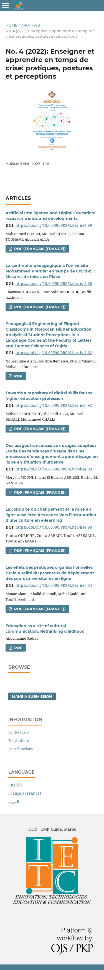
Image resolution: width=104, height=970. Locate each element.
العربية (13, 801)
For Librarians (20, 748)
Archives (30, 25)
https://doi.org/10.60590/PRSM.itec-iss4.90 (54, 527)
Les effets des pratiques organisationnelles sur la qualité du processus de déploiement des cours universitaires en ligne (50, 573)
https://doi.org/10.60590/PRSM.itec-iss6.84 (54, 585)
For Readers (18, 732)
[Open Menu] (5, 5)
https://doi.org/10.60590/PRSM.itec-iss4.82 (54, 352)
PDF (17, 376)
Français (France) (24, 793)
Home (11, 25)
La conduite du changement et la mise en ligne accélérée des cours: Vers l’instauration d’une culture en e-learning (51, 515)
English (15, 785)
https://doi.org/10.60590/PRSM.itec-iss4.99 (54, 225)
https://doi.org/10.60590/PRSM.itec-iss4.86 (54, 283)
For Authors (18, 740)
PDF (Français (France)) (39, 248)
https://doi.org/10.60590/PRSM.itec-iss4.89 (54, 469)
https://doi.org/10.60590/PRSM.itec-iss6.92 (54, 405)
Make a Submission (32, 696)
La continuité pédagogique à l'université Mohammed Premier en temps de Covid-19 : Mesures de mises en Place (50, 271)
